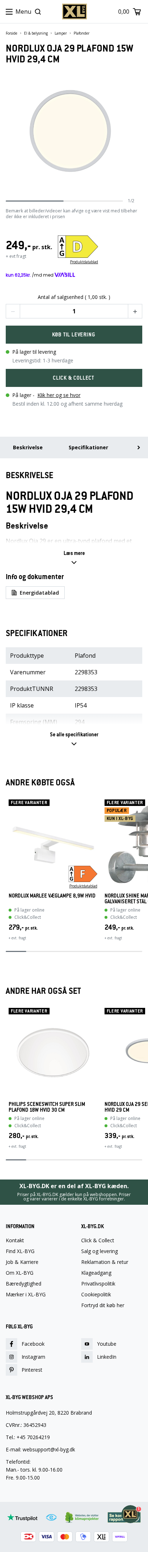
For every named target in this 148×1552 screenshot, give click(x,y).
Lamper (61, 33)
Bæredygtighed (23, 1283)
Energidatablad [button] (39, 592)
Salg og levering (99, 1251)
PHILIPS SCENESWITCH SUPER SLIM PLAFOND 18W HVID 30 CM (47, 1107)
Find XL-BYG (20, 1251)
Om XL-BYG (19, 1272)
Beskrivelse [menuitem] (28, 447)
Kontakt (15, 1240)
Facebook (33, 1343)
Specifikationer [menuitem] (88, 447)
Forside (11, 33)
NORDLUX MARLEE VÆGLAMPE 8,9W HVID (52, 896)
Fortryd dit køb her (102, 1305)
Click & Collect (97, 1240)
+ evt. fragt (17, 937)
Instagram (33, 1356)
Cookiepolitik (96, 1294)
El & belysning (36, 33)
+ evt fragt (16, 256)
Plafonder (81, 33)
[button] (13, 311)
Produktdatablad (84, 261)
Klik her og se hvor (58, 395)
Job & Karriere (22, 1262)
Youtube (106, 1343)
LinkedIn (106, 1356)
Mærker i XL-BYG (26, 1294)
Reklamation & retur (104, 1262)
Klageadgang (96, 1272)
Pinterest (32, 1369)
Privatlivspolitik (98, 1283)
